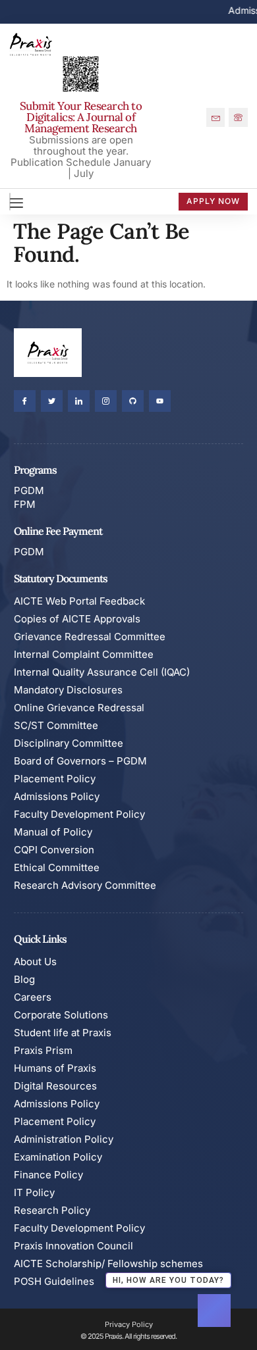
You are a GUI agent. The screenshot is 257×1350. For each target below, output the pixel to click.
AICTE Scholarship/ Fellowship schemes (108, 1263)
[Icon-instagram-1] (106, 401)
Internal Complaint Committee (84, 654)
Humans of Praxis (55, 1068)
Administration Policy (63, 1139)
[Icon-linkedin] (79, 401)
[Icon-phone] (238, 117)
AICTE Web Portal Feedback (79, 601)
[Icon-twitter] (52, 401)
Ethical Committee (57, 867)
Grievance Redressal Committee (89, 636)
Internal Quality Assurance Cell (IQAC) (102, 672)
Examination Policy (58, 1157)
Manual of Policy (53, 832)
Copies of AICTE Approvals (77, 618)
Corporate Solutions (61, 1015)
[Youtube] (160, 401)
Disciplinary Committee (68, 743)
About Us (35, 961)
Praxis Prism (43, 1050)
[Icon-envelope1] (215, 117)
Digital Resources (55, 1086)
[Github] (133, 401)
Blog (24, 979)
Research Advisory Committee (85, 885)
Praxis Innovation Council (73, 1245)
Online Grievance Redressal (79, 707)
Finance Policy (48, 1174)
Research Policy (52, 1210)
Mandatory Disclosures (68, 690)
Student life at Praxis (62, 1032)
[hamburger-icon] (10, 202)
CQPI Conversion (54, 849)
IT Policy (34, 1192)
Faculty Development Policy (79, 814)
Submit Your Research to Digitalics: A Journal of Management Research (81, 117)
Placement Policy (55, 778)
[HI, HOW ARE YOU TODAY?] (214, 1310)
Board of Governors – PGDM (80, 761)
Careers (32, 997)
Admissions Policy (57, 796)
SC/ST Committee (56, 725)
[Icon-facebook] (25, 401)
